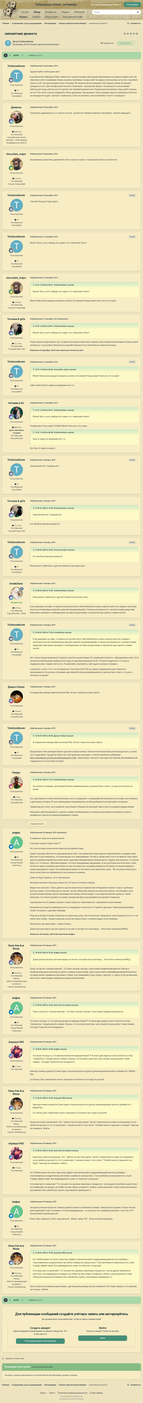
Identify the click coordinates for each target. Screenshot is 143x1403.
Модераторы (52, 17)
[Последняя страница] (23, 55)
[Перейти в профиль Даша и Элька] (16, 696)
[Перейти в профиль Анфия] (16, 842)
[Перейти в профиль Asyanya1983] (16, 1052)
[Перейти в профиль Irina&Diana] (16, 593)
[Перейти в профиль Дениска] (16, 117)
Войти (102, 1338)
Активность (51, 12)
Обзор (37, 12)
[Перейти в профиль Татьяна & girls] (16, 329)
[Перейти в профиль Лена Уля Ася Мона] (16, 958)
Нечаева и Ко (16, 402)
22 (17, 857)
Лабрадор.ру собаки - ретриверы (56, 4)
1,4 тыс (17, 178)
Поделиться (108, 43)
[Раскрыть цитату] (34, 285)
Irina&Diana (16, 583)
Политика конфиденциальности (72, 1393)
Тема (51, 1393)
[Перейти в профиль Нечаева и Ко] (16, 413)
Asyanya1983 (16, 1041)
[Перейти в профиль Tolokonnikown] (8, 43)
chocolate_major (16, 154)
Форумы (23, 17)
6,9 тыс (17, 608)
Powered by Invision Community (71, 1399)
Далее (16, 55)
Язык (42, 1393)
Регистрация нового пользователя (40, 1341)
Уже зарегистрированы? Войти (105, 5)
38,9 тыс (17, 427)
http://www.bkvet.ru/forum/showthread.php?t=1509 (53, 758)
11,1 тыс (17, 343)
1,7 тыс (17, 1066)
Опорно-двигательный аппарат (44, 44)
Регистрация (132, 5)
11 (17, 90)
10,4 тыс (17, 973)
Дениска (16, 107)
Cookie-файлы (96, 1393)
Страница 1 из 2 (35, 55)
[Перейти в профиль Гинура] (16, 782)
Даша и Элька (16, 686)
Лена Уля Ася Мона (16, 947)
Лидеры (65, 12)
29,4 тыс (17, 132)
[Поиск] (138, 12)
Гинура (16, 772)
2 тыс (17, 797)
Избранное (79, 12)
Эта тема (127, 12)
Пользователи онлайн (73, 17)
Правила (36, 17)
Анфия (16, 832)
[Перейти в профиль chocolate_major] (16, 164)
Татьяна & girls (16, 319)
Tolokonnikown (26, 41)
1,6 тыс (17, 711)
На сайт (25, 12)
